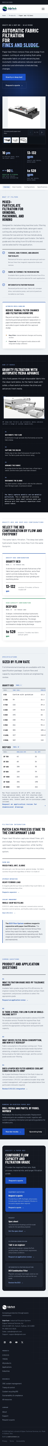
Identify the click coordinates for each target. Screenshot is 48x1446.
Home (4, 16)
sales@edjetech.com (14, 1331)
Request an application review (15, 1000)
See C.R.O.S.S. (8, 913)
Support (5, 1416)
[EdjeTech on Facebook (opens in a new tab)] (10, 1342)
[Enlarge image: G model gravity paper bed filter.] (24, 112)
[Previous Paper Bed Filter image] (30, 132)
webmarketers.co (13, 1437)
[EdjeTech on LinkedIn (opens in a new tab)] (4, 1342)
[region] (24, 715)
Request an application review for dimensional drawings (24, 805)
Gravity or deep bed (14, 77)
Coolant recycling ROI (10, 1391)
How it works (16, 187)
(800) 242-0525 (7, 2)
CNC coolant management (12, 1383)
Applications (7, 1367)
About (4, 1412)
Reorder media (13, 1131)
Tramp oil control (8, 1387)
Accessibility (20, 1441)
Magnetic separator (10, 892)
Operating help (35, 1131)
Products (12, 16)
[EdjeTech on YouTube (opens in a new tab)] (16, 1342)
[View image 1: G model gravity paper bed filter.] (7, 140)
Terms (12, 1441)
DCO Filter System (16, 923)
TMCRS (5, 1359)
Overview (6, 187)
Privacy (4, 1441)
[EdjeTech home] (9, 9)
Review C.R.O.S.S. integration (15, 1089)
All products (6, 1363)
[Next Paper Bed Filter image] (41, 132)
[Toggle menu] (43, 8)
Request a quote (14, 85)
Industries (6, 1371)
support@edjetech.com (17, 1334)
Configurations (29, 187)
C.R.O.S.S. (5, 1355)
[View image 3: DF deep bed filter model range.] (23, 140)
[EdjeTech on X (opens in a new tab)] (22, 1342)
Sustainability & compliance (12, 1395)
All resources (7, 1399)
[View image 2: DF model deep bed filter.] (15, 140)
